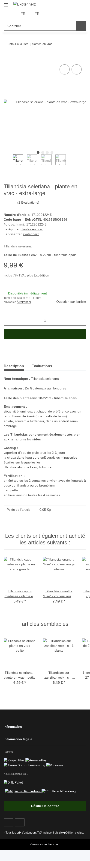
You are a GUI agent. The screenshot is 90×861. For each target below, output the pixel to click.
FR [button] (23, 14)
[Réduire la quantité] (9, 320)
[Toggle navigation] (6, 3)
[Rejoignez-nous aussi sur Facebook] (8, 822)
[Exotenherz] (24, 4)
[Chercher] (81, 26)
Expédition (41, 275)
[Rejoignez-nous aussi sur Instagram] (19, 822)
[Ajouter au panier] (7, 58)
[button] (50, 13)
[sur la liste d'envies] (77, 69)
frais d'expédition (63, 832)
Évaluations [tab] (41, 366)
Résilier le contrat (45, 806)
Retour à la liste (17, 44)
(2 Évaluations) (28, 202)
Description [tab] (14, 366)
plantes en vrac (32, 229)
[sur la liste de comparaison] (65, 69)
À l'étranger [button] (24, 302)
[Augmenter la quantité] (81, 320)
